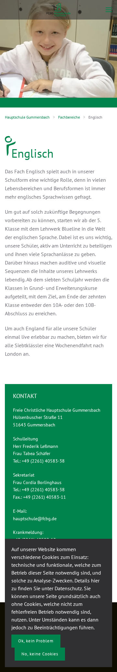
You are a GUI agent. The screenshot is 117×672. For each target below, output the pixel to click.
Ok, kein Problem (36, 641)
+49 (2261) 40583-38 (43, 461)
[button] (109, 10)
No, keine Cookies (39, 654)
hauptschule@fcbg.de (35, 519)
